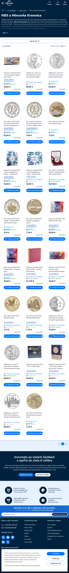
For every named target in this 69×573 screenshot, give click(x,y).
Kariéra (26, 533)
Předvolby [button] (55, 559)
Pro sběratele (11, 10)
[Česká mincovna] (9, 3)
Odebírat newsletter (59, 514)
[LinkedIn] (12, 537)
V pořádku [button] (55, 554)
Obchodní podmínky (53, 533)
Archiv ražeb (28, 542)
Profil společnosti (30, 525)
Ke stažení (27, 539)
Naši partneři (28, 530)
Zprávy (26, 536)
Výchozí (62, 46)
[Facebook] (3, 542)
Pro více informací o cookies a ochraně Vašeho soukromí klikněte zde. (22, 565)
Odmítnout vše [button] (55, 563)
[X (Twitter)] (8, 542)
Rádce (49, 539)
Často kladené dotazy (54, 530)
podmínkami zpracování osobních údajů (42, 510)
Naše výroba (28, 528)
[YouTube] (8, 537)
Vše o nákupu (51, 525)
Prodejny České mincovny (55, 536)
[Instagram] (3, 537)
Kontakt (49, 528)
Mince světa (22, 10)
